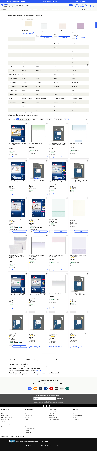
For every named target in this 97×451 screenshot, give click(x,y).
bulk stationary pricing (18, 374)
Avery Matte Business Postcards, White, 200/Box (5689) (17, 144)
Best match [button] (84, 119)
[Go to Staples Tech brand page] (56, 389)
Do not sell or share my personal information (64, 445)
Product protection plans (30, 428)
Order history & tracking (5, 411)
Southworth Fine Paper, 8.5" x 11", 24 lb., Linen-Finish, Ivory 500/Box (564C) (37, 181)
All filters (67, 119)
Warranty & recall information (6, 422)
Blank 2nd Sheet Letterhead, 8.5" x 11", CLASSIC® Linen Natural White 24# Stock (79, 218)
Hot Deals (18, 9)
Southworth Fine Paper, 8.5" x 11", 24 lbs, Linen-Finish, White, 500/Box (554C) (58, 144)
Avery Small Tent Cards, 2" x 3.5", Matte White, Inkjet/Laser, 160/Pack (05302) (57, 181)
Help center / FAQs (5, 419)
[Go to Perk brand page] (45, 389)
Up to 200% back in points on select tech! (48, 1)
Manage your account (5, 415)
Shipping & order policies (6, 421)
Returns (2, 413)
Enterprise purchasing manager (31, 424)
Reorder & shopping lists (53, 411)
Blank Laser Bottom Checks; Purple (78, 255)
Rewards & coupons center (54, 419)
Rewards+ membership (29, 411)
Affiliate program (28, 432)
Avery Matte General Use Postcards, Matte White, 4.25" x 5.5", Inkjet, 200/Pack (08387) (18, 181)
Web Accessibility (76, 419)
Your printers (51, 415)
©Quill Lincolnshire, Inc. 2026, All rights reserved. (23, 441)
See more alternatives (28, 33)
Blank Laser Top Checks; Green (36, 143)
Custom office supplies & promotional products (34, 421)
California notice (43, 445)
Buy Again (23, 9)
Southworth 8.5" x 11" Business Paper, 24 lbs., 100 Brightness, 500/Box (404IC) (78, 333)
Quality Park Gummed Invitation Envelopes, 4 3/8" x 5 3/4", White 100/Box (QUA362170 (17, 256)
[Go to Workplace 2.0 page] (67, 389)
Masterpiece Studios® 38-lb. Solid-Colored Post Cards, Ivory (28, 28)
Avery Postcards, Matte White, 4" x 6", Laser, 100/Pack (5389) (37, 218)
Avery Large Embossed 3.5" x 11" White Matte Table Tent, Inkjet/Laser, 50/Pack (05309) (17, 294)
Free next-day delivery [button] (14, 191)
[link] (26, 123)
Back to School (29, 9)
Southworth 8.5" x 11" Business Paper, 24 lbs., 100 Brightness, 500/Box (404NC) (78, 181)
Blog (74, 413)
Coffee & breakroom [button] (62, 9)
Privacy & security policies (6, 424)
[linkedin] (46, 406)
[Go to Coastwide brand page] (35, 389)
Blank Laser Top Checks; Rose (56, 255)
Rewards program (28, 413)
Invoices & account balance (6, 417)
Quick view (17, 176)
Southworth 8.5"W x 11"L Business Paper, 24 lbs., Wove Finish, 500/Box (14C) (78, 294)
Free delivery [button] (32, 153)
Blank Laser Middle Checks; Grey (56, 293)
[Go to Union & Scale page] (61, 389)
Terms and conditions (43, 401)
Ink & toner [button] (77, 9)
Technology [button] (88, 9)
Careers (74, 417)
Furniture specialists (29, 426)
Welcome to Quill (76, 411)
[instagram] (43, 406)
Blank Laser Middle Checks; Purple (37, 255)
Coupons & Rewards (11, 9)
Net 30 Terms (27, 419)
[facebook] (50, 406)
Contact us (3, 426)
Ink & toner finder (52, 413)
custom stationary (39, 370)
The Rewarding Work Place (78, 415)
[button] (71, 5)
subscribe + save (36, 9)
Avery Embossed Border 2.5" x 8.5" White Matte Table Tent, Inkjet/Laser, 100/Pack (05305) (38, 294)
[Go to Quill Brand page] (30, 389)
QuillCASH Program (28, 415)
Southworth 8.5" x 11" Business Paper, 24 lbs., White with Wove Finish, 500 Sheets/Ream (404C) (58, 333)
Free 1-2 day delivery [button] (14, 154)
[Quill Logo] (4, 4)
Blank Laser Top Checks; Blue (76, 143)
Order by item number (53, 417)
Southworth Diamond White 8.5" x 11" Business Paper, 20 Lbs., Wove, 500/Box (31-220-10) (17, 333)
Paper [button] (82, 9)
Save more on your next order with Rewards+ (16, 1)
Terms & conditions (29, 445)
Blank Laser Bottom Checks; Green (57, 218)
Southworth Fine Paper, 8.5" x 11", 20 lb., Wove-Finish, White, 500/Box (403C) (37, 333)
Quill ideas (27, 430)
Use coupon (60, 398)
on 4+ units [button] (36, 150)
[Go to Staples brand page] (51, 389)
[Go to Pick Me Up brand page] (40, 389)
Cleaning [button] (70, 9)
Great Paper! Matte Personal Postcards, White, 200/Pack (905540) (43, 31)
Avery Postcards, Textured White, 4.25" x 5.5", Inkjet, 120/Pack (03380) (17, 218)
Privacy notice (37, 445)
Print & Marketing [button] (43, 9)
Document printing (28, 422)
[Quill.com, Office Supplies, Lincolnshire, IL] (12, 441)
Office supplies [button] (53, 9)
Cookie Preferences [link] (52, 445)
